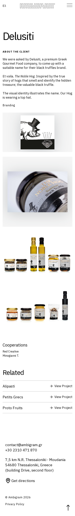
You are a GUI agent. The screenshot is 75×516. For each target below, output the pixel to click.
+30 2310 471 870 (21, 450)
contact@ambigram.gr (23, 444)
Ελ (4, 6)
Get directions (23, 480)
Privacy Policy (14, 504)
